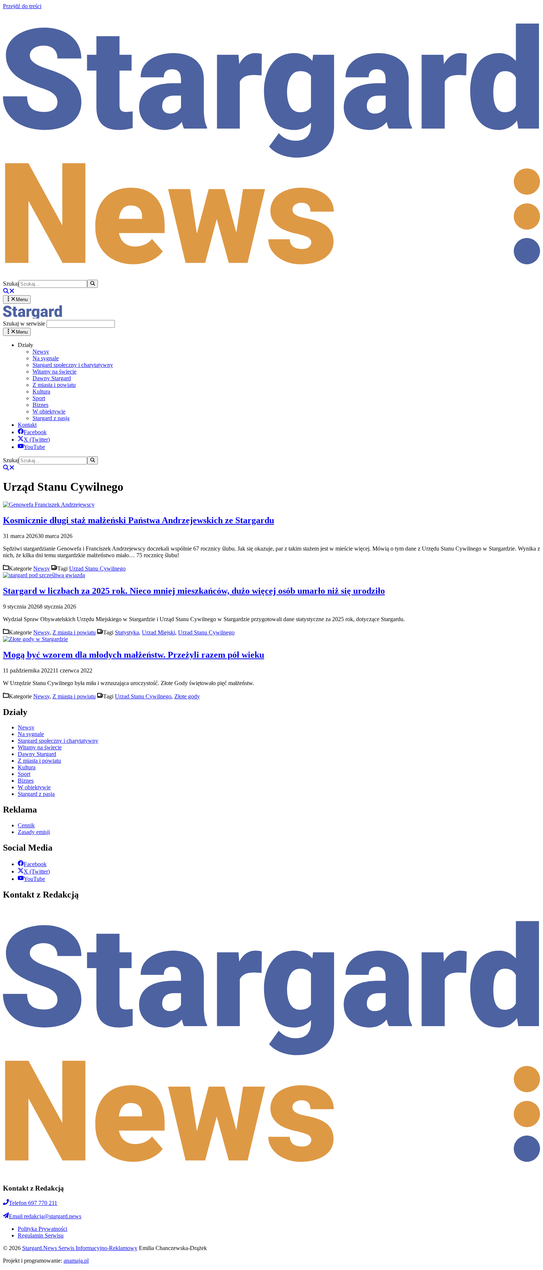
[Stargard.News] (32, 316)
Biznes (40, 405)
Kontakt (27, 425)
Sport (39, 398)
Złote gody (187, 696)
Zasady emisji (34, 832)
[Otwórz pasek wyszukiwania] (9, 292)
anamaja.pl (76, 1260)
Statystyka (127, 632)
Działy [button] (25, 345)
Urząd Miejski (158, 632)
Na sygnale (46, 358)
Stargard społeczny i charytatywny (73, 365)
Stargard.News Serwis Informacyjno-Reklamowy (79, 1248)
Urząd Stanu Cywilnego (97, 568)
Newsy (41, 351)
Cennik (26, 825)
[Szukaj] (92, 284)
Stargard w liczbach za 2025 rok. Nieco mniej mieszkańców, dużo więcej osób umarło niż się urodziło (194, 591)
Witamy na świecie (54, 371)
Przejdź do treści (22, 6)
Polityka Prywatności (42, 1229)
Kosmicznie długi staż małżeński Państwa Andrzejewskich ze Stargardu (138, 520)
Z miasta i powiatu (54, 385)
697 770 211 (33, 1203)
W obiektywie (49, 411)
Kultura (41, 391)
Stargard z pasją (51, 418)
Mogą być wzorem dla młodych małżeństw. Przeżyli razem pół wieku (133, 655)
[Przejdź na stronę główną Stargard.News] (271, 276)
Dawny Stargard (52, 378)
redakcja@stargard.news (45, 1216)
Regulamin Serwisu (41, 1235)
